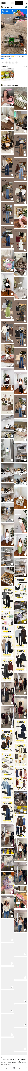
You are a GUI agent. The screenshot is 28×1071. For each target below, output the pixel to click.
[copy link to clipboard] (16, 62)
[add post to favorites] (25, 52)
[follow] (26, 7)
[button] (26, 3)
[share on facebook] (6, 62)
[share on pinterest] (10, 62)
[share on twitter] (13, 62)
